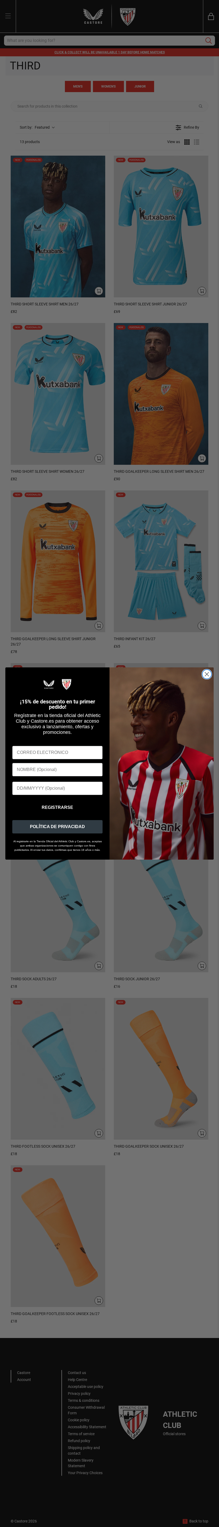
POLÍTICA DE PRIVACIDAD (57, 826)
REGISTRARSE (57, 807)
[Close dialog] (207, 674)
